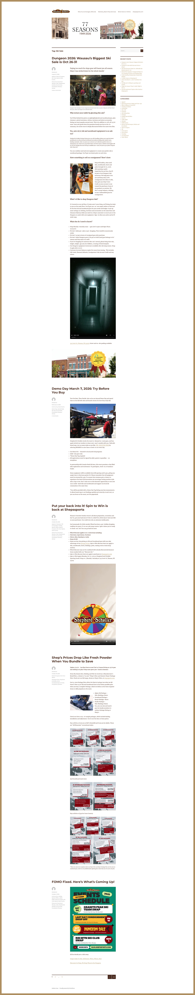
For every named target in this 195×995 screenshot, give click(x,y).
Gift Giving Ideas (126, 113)
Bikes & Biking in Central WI (128, 105)
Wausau (60, 86)
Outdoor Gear (55, 988)
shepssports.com (138, 11)
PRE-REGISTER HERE (102, 445)
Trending (124, 134)
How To (123, 118)
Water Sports (125, 137)
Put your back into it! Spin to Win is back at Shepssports (80, 507)
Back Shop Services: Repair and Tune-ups (132, 103)
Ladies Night (125, 119)
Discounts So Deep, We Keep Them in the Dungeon (85, 963)
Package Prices (55, 679)
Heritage (124, 114)
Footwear (58, 524)
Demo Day (54, 409)
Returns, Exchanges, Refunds (87, 11)
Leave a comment (56, 90)
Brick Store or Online (124, 11)
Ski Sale (60, 85)
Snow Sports (57, 78)
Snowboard (55, 86)
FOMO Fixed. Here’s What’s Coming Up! (83, 882)
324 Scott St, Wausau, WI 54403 (79, 343)
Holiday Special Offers (127, 116)
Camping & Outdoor (126, 106)
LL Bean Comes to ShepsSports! (129, 78)
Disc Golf (124, 110)
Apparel (54, 76)
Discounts (54, 81)
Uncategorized (125, 135)
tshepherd (54, 72)
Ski (52, 78)
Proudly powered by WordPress (67, 988)
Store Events (61, 406)
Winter (53, 88)
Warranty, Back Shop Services (107, 11)
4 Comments (55, 416)
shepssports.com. (109, 678)
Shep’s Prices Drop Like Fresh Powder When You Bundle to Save (82, 659)
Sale (57, 83)
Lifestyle (124, 121)
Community (55, 406)
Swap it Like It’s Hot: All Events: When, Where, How (86, 958)
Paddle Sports (125, 122)
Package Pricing (85, 543)
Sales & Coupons (60, 76)
